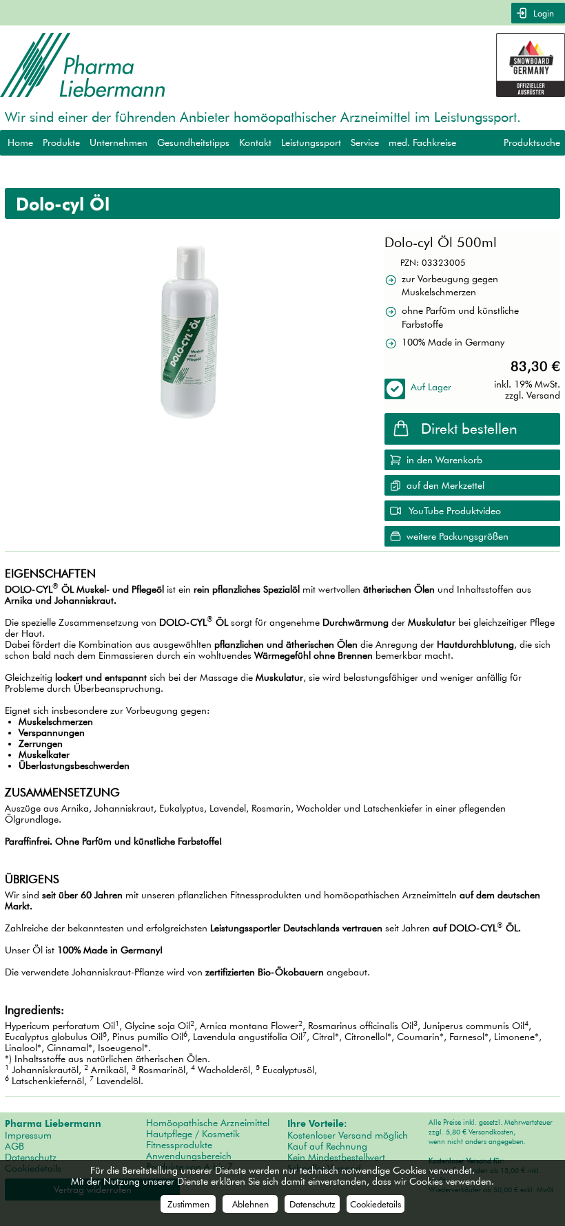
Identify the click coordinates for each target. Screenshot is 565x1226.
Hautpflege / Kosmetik (193, 1133)
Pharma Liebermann (53, 1123)
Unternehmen (118, 142)
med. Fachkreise (422, 142)
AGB (14, 1146)
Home (20, 142)
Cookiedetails (375, 1203)
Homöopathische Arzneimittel (207, 1122)
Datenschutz (30, 1157)
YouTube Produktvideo (455, 510)
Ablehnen (250, 1203)
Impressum (28, 1135)
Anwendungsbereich (189, 1155)
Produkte (61, 142)
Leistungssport (311, 142)
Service (365, 142)
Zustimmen (188, 1203)
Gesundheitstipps (193, 142)
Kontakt (255, 142)
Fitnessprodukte (179, 1144)
